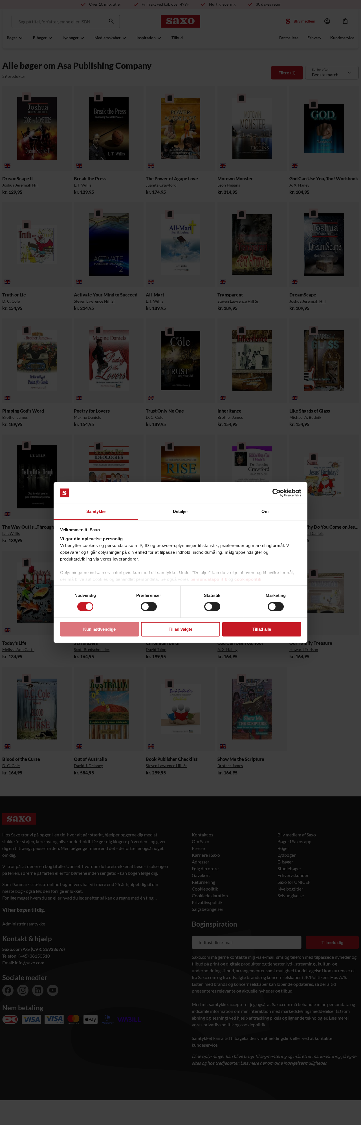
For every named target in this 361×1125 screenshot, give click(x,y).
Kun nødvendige (99, 629)
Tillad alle (261, 629)
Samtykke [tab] (96, 511)
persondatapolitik (208, 579)
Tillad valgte (180, 629)
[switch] (149, 606)
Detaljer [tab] (180, 511)
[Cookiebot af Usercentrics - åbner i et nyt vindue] (276, 493)
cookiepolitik (247, 579)
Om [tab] (264, 511)
